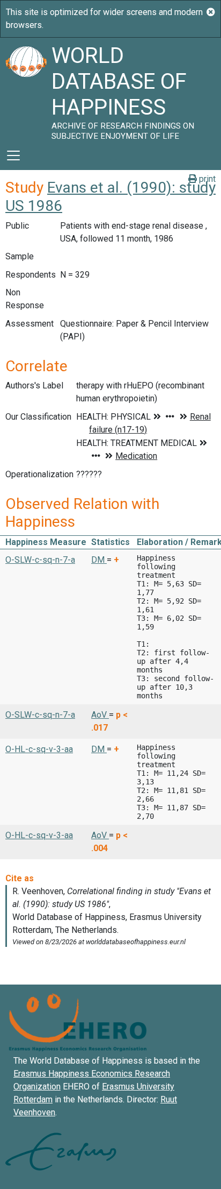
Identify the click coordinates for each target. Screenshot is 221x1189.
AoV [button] (100, 715)
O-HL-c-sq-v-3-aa (39, 749)
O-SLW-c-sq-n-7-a (40, 560)
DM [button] (99, 560)
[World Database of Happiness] (25, 89)
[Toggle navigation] (13, 155)
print (206, 179)
